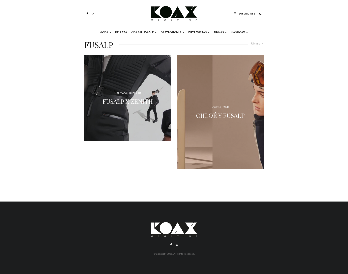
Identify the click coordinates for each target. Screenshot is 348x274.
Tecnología (135, 92)
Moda (104, 32)
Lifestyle (216, 106)
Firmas (219, 32)
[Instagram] (93, 13)
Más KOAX (238, 32)
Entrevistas (197, 32)
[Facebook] (87, 13)
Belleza (121, 32)
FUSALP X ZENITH (128, 101)
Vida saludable (142, 32)
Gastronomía (171, 32)
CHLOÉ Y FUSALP (220, 115)
